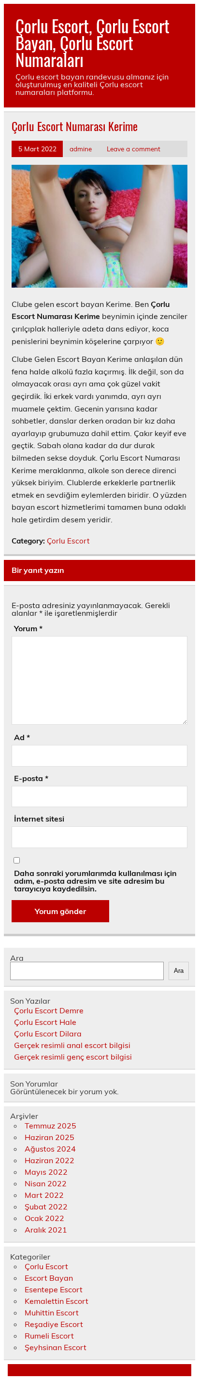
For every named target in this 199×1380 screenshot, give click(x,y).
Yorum (28, 628)
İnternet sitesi (39, 819)
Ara (17, 958)
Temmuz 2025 (50, 1125)
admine (81, 149)
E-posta (31, 778)
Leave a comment (133, 149)
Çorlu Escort (68, 540)
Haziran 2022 (49, 1160)
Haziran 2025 (49, 1137)
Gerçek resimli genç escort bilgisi (73, 1057)
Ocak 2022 (44, 1218)
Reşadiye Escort (54, 1324)
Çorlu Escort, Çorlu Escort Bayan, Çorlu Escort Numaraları (92, 42)
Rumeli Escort (49, 1335)
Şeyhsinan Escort (55, 1347)
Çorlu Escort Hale (45, 1022)
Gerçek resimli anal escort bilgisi (72, 1045)
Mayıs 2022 (46, 1172)
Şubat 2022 (46, 1206)
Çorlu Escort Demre (49, 1010)
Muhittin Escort (52, 1312)
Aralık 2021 (46, 1229)
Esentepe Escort (54, 1289)
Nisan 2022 (46, 1183)
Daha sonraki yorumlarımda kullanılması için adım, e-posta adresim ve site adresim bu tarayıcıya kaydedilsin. (95, 880)
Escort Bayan (49, 1278)
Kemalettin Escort (56, 1301)
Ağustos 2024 (50, 1149)
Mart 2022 (44, 1195)
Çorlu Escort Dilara (48, 1033)
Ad (22, 737)
